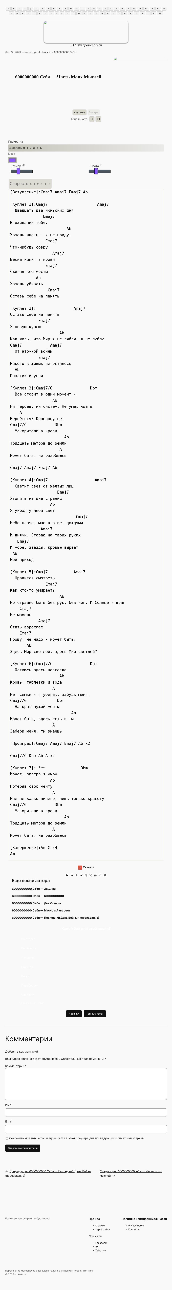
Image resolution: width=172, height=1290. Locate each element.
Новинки (74, 1013)
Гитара (93, 112)
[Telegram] (81, 875)
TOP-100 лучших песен (86, 45)
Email (8, 1121)
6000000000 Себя (65, 52)
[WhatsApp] (95, 875)
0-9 (160, 13)
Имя (8, 1105)
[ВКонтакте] (72, 875)
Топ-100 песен (94, 1013)
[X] (86, 875)
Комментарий (15, 1066)
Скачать (88, 867)
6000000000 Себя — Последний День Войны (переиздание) (55, 917)
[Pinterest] (105, 875)
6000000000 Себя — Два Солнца (36, 903)
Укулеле (79, 112)
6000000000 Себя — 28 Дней (34, 888)
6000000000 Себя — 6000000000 (38, 896)
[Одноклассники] (77, 875)
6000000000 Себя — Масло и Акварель (41, 910)
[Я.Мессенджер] (67, 875)
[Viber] (91, 875)
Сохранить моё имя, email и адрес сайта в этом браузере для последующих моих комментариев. (76, 1138)
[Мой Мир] (100, 875)
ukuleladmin (44, 52)
